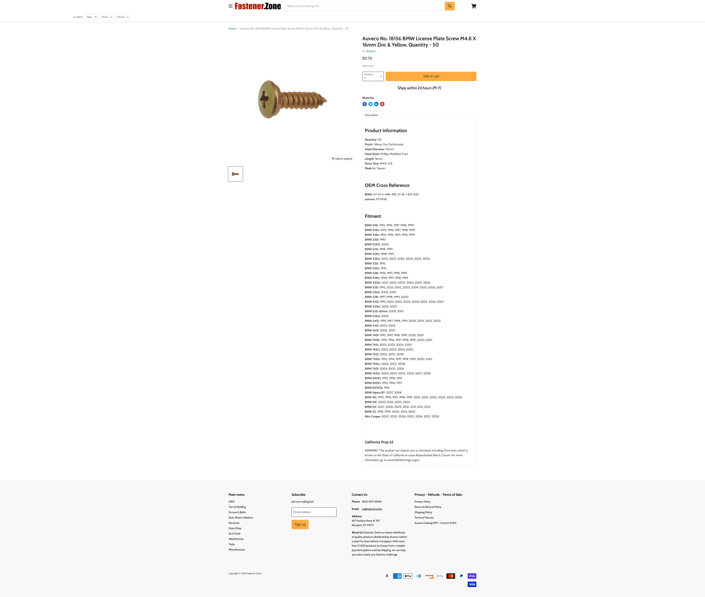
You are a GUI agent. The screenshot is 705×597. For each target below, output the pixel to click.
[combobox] (365, 6)
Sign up (300, 524)
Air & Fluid (234, 533)
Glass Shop (235, 528)
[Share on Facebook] (364, 104)
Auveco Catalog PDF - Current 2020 (435, 523)
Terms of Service (424, 517)
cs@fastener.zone (372, 509)
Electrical (234, 523)
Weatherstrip (236, 539)
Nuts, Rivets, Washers (241, 517)
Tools (232, 544)
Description (371, 115)
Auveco (370, 51)
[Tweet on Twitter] (370, 104)
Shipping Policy (423, 512)
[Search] (450, 6)
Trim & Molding (237, 507)
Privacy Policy (423, 501)
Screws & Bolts (237, 512)
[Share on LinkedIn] (376, 104)
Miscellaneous (237, 549)
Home (232, 28)
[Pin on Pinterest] (382, 104)
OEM (231, 501)
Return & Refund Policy (428, 507)
